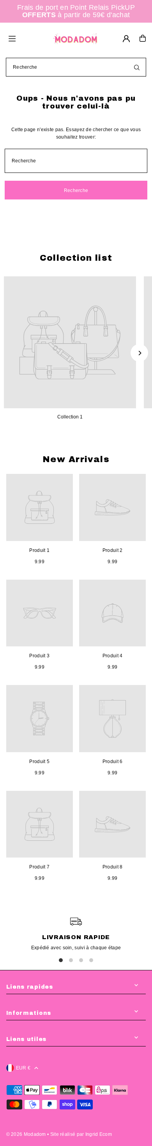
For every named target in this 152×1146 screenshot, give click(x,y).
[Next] (139, 353)
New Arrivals (75, 459)
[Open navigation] (26, 37)
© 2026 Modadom (26, 1134)
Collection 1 (70, 417)
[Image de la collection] (70, 342)
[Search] (136, 67)
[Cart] (143, 38)
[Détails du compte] (126, 38)
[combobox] (76, 67)
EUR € (23, 1068)
